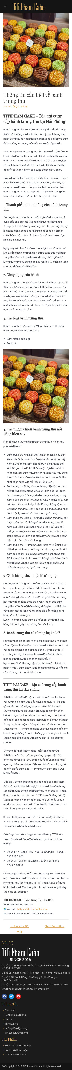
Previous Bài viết (19, 927)
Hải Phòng (32, 689)
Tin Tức (7, 106)
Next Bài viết (54, 926)
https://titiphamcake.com (32, 909)
